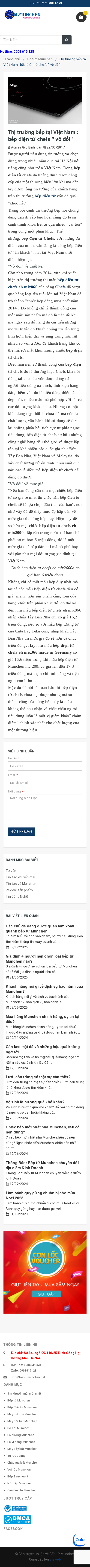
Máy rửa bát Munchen (22, 1421)
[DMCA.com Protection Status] (17, 1519)
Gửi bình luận (21, 831)
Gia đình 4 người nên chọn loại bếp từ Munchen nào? (40, 958)
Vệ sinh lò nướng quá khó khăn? (35, 1101)
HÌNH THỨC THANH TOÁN (46, 3)
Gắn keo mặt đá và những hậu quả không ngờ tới (43, 1049)
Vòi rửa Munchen (19, 1469)
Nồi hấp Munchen (19, 1483)
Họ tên (13, 758)
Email (13, 775)
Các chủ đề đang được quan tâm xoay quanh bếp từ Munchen (40, 928)
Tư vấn (11, 871)
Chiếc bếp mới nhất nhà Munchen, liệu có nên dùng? (43, 1129)
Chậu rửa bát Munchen (22, 1462)
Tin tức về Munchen (21, 883)
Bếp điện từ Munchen (22, 1407)
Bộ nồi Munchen (18, 1428)
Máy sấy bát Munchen (22, 1448)
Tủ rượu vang (16, 1455)
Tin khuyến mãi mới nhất (24, 1393)
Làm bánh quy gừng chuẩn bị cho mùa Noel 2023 (40, 1195)
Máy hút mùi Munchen (22, 1414)
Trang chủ (12, 59)
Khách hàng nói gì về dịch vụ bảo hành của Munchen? (44, 989)
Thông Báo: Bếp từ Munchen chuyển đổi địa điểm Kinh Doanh (42, 1165)
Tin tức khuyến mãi (20, 877)
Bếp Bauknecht (17, 1476)
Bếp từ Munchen (18, 1400)
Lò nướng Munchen (20, 1435)
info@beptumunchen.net (28, 1377)
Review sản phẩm (19, 890)
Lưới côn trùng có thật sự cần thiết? (38, 1076)
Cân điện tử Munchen (21, 1490)
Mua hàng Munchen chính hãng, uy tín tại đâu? (42, 1019)
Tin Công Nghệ (17, 896)
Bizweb (55, 1559)
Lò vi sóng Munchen (21, 1442)
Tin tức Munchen (39, 59)
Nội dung (15, 791)
